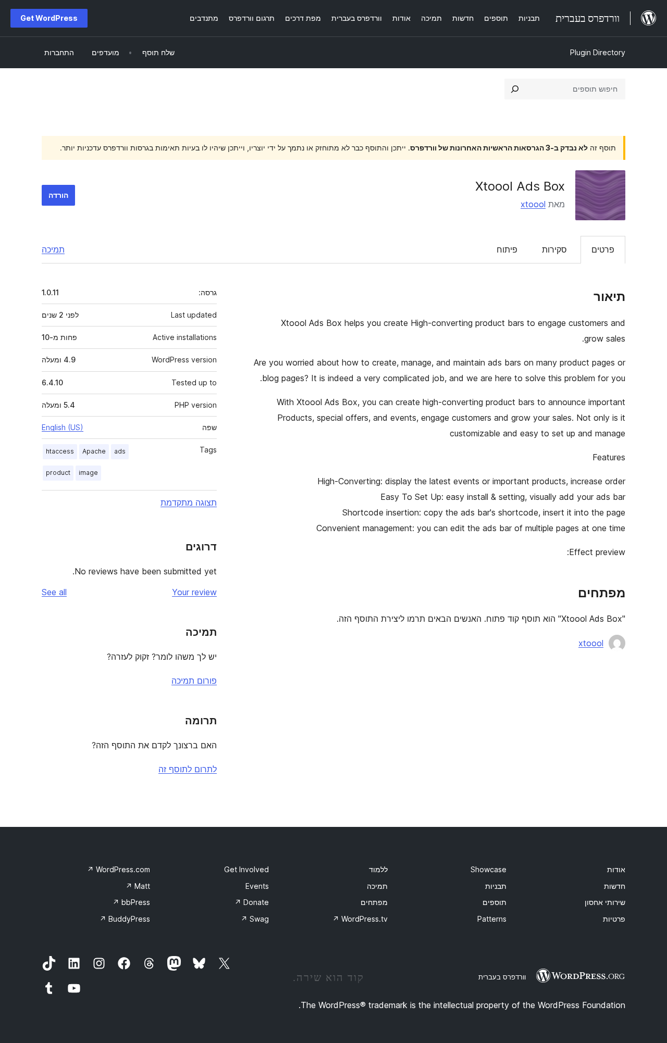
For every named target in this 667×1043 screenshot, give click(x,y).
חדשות (614, 886)
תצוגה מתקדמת (188, 502)
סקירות (554, 249)
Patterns (492, 918)
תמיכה (53, 249)
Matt (138, 886)
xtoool (533, 204)
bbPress (131, 902)
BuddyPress (125, 918)
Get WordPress (49, 18)
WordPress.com (118, 869)
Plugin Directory (597, 52)
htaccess (60, 451)
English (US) (62, 427)
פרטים (602, 249)
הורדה (58, 195)
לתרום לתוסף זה (187, 769)
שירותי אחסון (605, 902)
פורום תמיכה (194, 680)
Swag (255, 918)
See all (54, 592)
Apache (94, 451)
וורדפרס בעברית (502, 977)
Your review (194, 592)
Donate (251, 902)
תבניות (496, 886)
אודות (616, 869)
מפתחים (374, 902)
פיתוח (507, 249)
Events (257, 886)
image (88, 472)
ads (120, 451)
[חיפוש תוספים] (514, 89)
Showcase (489, 869)
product (58, 472)
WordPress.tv (360, 918)
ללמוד (378, 869)
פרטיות (614, 918)
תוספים (495, 902)
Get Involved (246, 869)
